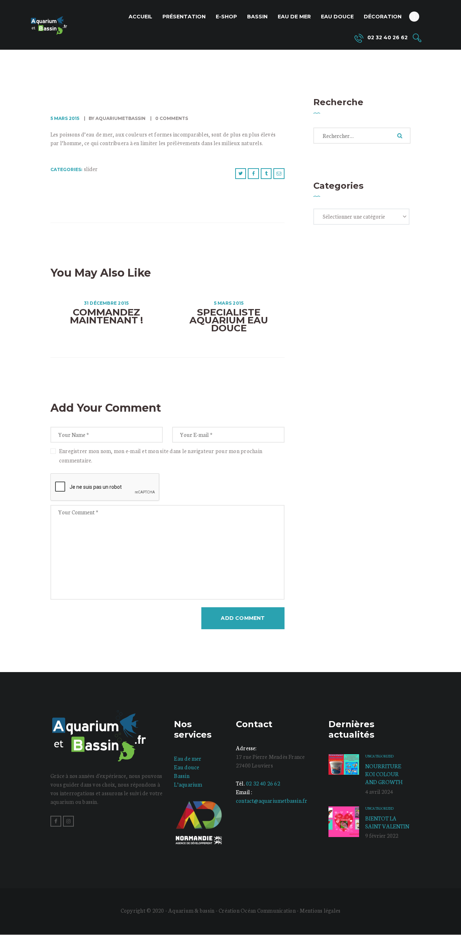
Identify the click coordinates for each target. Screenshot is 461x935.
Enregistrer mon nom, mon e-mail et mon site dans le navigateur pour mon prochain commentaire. (160, 455)
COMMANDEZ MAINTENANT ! (106, 316)
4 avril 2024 (379, 791)
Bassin (181, 775)
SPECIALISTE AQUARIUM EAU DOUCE (228, 320)
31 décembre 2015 (106, 303)
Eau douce (186, 767)
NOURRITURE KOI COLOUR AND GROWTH (384, 774)
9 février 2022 (381, 835)
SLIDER (91, 169)
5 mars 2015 (64, 118)
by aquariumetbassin (117, 118)
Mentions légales (320, 910)
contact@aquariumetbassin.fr (271, 800)
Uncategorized (379, 756)
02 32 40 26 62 (263, 783)
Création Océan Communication (258, 910)
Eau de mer (187, 758)
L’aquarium (188, 784)
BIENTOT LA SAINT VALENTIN (387, 822)
